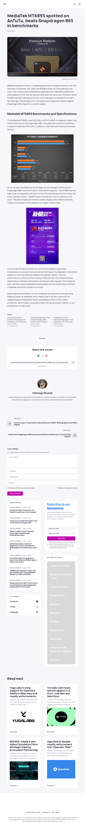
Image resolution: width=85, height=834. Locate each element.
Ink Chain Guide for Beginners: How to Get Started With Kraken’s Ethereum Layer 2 (23, 560)
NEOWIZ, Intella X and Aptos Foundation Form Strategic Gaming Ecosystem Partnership (24, 746)
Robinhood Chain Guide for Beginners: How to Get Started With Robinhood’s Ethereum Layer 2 (23, 547)
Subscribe (61, 538)
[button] (4, 4)
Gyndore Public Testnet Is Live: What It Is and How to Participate (23, 511)
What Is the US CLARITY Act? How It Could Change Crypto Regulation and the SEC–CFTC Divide (24, 585)
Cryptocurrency (15, 507)
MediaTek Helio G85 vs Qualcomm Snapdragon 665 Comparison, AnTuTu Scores (16, 320)
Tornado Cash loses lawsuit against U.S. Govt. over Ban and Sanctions (59, 692)
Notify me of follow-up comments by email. (22, 488)
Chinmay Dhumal (42, 393)
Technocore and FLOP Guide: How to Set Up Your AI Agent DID (23, 522)
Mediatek (42, 338)
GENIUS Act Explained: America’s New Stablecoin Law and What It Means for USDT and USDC (23, 573)
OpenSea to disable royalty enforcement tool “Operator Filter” (59, 744)
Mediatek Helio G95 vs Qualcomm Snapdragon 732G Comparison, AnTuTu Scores (63, 320)
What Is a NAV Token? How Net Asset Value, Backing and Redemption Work (22, 533)
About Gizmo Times (33, 812)
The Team (55, 812)
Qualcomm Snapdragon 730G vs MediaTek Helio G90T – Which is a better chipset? (40, 320)
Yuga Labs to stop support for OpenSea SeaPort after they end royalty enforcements (23, 692)
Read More (13, 732)
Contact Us (46, 812)
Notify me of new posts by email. (67, 488)
